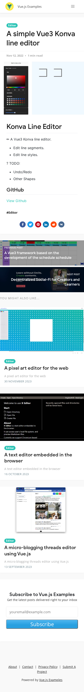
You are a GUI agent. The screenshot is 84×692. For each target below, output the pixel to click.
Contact (27, 667)
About (12, 667)
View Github (16, 201)
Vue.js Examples (30, 6)
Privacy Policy (48, 667)
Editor (12, 25)
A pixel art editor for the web (36, 368)
